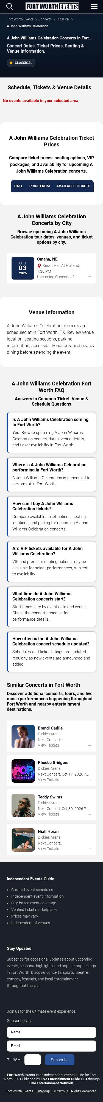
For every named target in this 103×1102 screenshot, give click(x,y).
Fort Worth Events (20, 19)
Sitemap (43, 1091)
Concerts (45, 19)
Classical (63, 19)
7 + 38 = (13, 1060)
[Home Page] (52, 6)
